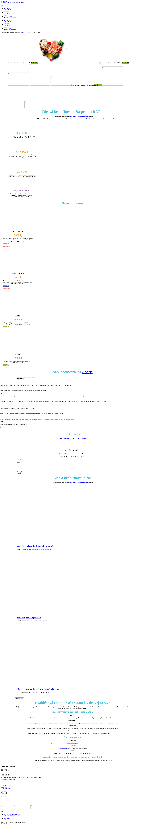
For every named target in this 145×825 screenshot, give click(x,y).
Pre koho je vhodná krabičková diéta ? (13, 814)
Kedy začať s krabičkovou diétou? (12, 815)
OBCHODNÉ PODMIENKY (8, 779)
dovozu (96, 118)
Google (87, 372)
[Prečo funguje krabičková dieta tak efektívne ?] (66, 539)
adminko (24, 32)
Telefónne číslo (20, 465)
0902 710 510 (4, 787)
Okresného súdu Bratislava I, (23, 777)
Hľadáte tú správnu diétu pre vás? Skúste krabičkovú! (38, 689)
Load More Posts (19, 698)
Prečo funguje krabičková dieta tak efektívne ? (35, 546)
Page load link (4, 823)
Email (19, 462)
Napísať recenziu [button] (19, 379)
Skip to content (4, 1)
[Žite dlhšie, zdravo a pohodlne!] (66, 611)
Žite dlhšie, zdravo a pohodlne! (29, 618)
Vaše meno (20, 459)
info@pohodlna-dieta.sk (6, 788)
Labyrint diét (7, 818)
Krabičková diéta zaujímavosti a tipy (12, 819)
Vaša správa (20, 472)
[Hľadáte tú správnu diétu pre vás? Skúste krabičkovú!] (66, 682)
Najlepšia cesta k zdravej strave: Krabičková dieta (15, 817)
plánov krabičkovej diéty (72, 743)
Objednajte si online (62, 748)
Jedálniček (87, 118)
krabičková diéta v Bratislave (79, 116)
